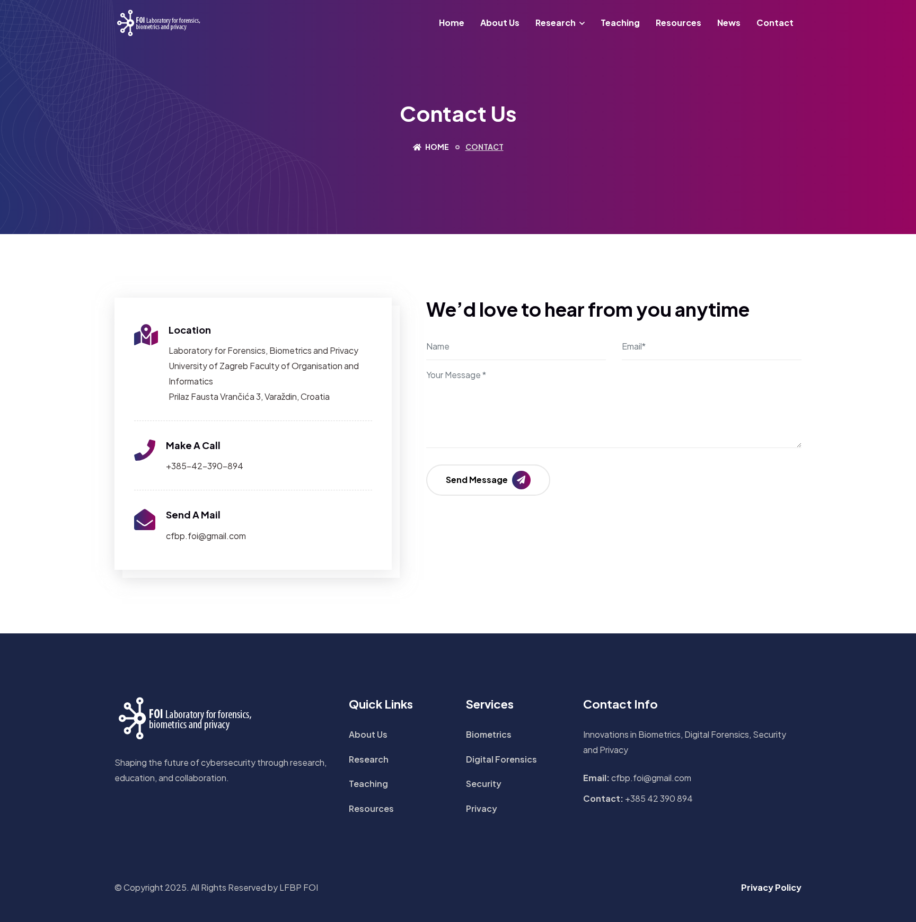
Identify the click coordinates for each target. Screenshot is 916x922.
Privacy (481, 808)
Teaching (620, 22)
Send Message (477, 479)
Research (555, 22)
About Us (499, 22)
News (729, 22)
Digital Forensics (501, 759)
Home (451, 22)
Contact (775, 22)
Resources (678, 22)
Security (483, 783)
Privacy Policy (771, 887)
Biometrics (489, 734)
